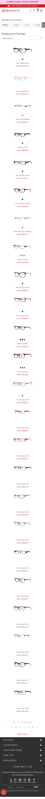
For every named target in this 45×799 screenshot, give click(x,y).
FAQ (24, 782)
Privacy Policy (11, 787)
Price (27, 25)
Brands (38, 25)
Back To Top (22, 734)
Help (34, 782)
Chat (15, 782)
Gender (16, 25)
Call (11, 782)
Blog (29, 782)
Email (20, 782)
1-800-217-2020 (31, 772)
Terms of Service (20, 787)
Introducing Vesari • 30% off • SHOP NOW (23, 1)
